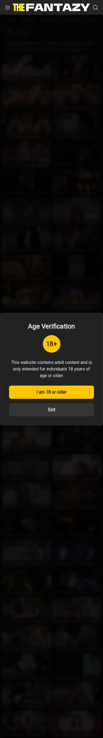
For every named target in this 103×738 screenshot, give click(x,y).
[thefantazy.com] (51, 7)
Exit (51, 409)
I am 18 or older (52, 392)
